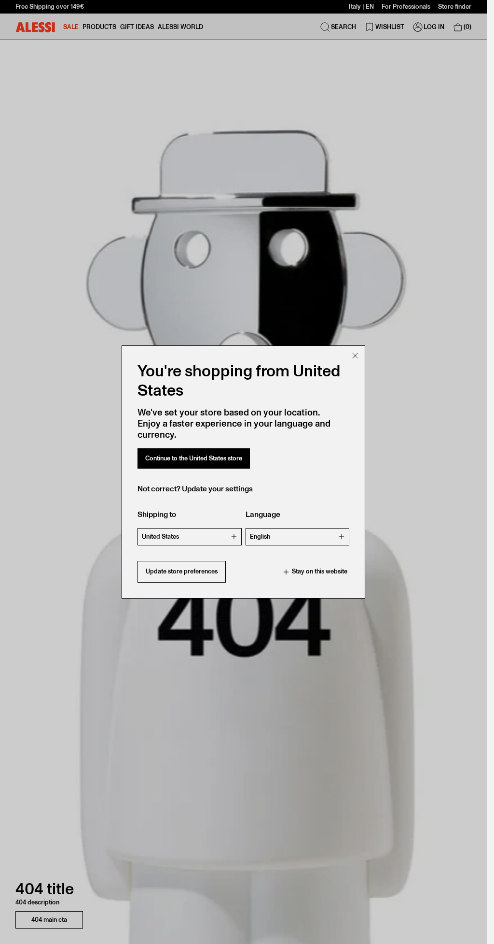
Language (263, 514)
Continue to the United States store (193, 458)
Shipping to (156, 514)
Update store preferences (182, 571)
